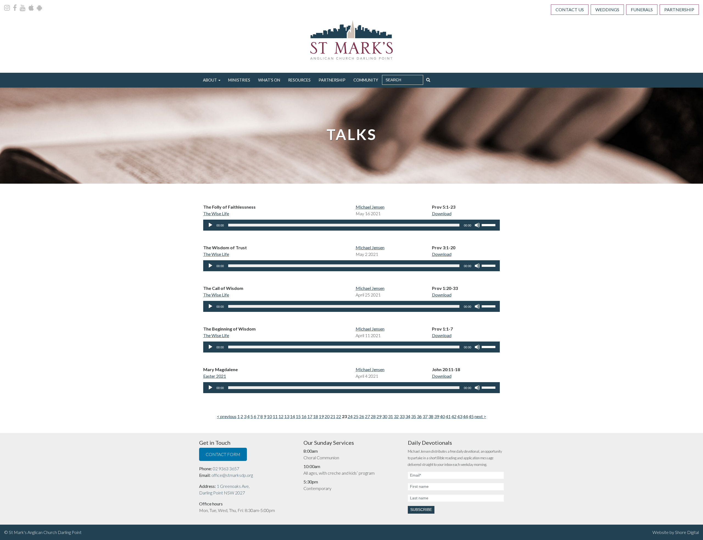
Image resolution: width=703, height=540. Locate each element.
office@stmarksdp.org (232, 475)
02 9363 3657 (226, 468)
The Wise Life (216, 213)
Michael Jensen (370, 206)
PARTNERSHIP (332, 80)
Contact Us (570, 9)
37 (425, 416)
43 (459, 416)
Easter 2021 (214, 376)
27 (367, 416)
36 (419, 416)
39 (436, 416)
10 (269, 416)
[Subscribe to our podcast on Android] (39, 8)
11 (275, 416)
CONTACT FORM (223, 454)
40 (442, 416)
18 (315, 416)
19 (321, 416)
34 (407, 416)
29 (378, 416)
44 (465, 416)
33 (402, 416)
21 (332, 416)
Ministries (239, 80)
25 (355, 416)
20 (327, 416)
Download (441, 213)
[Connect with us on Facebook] (15, 8)
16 (304, 416)
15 (298, 416)
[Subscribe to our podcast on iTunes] (32, 8)
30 (384, 416)
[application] (351, 225)
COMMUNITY (365, 80)
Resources (299, 80)
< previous (226, 416)
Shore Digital (687, 532)
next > (480, 416)
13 (286, 416)
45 (471, 416)
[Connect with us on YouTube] (23, 8)
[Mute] (477, 225)
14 (292, 416)
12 (280, 416)
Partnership (679, 9)
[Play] (210, 225)
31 (390, 416)
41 (448, 416)
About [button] (210, 80)
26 (361, 416)
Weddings (607, 9)
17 (309, 416)
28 (373, 416)
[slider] (489, 225)
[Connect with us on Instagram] (7, 8)
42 (453, 416)
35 (413, 416)
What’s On (269, 80)
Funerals (642, 9)
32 (396, 416)
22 (338, 416)
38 (430, 416)
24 (350, 416)
